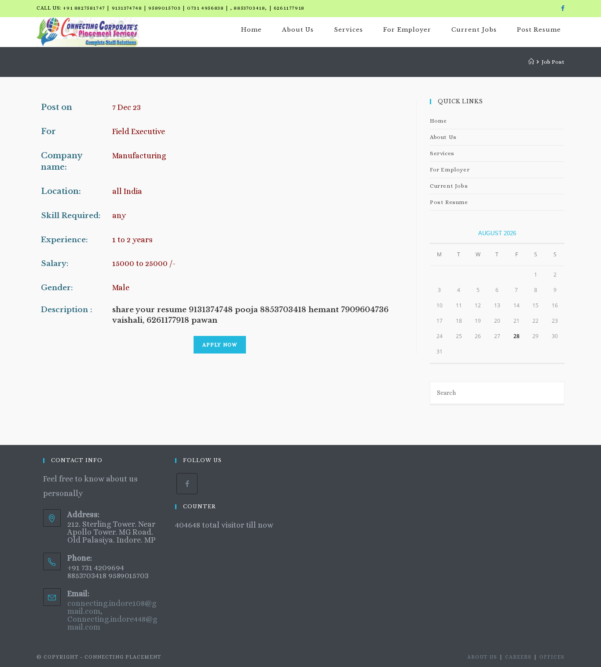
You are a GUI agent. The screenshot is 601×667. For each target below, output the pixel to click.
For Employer (449, 169)
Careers (518, 657)
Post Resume (449, 202)
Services (442, 153)
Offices (551, 657)
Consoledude (199, 539)
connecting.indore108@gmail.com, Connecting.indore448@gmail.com (112, 615)
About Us (443, 137)
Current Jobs (449, 185)
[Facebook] (561, 8)
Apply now (220, 345)
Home (438, 120)
